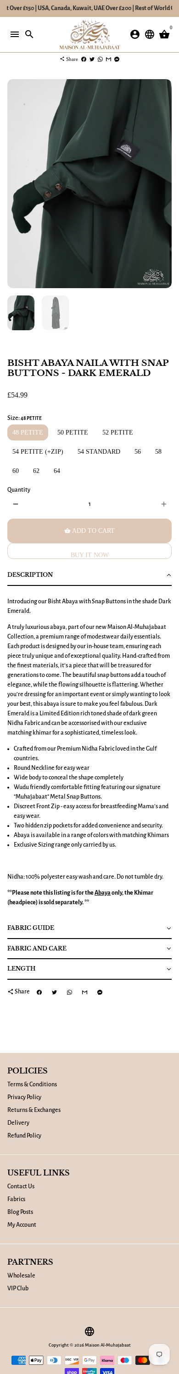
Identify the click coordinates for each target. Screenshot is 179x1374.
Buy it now (90, 555)
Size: (24, 418)
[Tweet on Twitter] (92, 59)
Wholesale (21, 1275)
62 (36, 470)
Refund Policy (24, 1135)
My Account (21, 1225)
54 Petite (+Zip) (37, 451)
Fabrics (16, 1199)
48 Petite (27, 432)
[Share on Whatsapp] (100, 59)
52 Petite (117, 432)
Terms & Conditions (32, 1084)
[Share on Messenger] (116, 59)
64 (57, 470)
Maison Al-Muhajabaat (108, 1344)
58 (158, 451)
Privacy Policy (24, 1097)
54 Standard (99, 451)
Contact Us (20, 1186)
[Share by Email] (108, 59)
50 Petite (72, 432)
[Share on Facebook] (83, 59)
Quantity (18, 490)
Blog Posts (20, 1212)
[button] (89, 575)
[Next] (164, 184)
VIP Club (17, 1288)
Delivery (18, 1123)
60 (15, 470)
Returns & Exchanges (34, 1110)
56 (137, 451)
